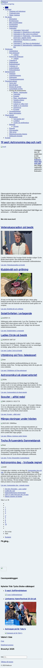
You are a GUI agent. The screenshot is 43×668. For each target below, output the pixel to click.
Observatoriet (9, 115)
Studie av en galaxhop (20, 106)
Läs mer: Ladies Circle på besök (11, 350)
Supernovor (17, 107)
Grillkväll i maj (10, 491)
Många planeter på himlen (13, 496)
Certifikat (16, 121)
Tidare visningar (14, 15)
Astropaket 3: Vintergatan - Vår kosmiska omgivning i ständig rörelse (27, 37)
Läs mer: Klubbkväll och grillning (12, 309)
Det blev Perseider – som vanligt (15, 489)
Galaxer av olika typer (20, 104)
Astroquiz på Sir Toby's (15, 629)
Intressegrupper (10, 72)
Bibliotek (12, 124)
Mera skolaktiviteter (15, 22)
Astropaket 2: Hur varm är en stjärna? (25, 34)
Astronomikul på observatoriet (19, 375)
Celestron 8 (13, 60)
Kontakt (7, 138)
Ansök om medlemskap (21, 123)
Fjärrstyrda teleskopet (16, 56)
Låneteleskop (13, 51)
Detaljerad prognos (7, 645)
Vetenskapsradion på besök (17, 227)
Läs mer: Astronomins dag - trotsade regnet (15, 485)
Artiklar (15, 55)
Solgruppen (13, 77)
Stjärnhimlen (13, 26)
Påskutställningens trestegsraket (15, 493)
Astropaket (12, 28)
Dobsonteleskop (14, 70)
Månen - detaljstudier (20, 92)
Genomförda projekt (16, 89)
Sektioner (12, 73)
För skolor (8, 17)
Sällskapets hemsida (15, 136)
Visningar (8, 9)
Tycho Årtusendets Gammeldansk (20, 440)
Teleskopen (9, 49)
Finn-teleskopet (14, 53)
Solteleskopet (13, 62)
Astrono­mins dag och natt (38, 161)
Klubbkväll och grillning (14, 269)
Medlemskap (13, 117)
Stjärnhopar (17, 102)
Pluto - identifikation (20, 98)
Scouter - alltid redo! (13, 396)
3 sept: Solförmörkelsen (16, 590)
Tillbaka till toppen (7, 662)
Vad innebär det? (18, 119)
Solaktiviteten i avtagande (16, 313)
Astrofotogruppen (15, 75)
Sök (2, 657)
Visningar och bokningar (17, 11)
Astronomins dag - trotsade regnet (21, 462)
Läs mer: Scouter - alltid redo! (10, 414)
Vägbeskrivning (14, 13)
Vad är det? (13, 83)
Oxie (2, 641)
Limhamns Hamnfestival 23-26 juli (20, 599)
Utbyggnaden (13, 130)
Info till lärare (13, 85)
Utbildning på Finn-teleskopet (18, 355)
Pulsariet (12, 128)
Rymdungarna (13, 21)
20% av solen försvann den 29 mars (16, 494)
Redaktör (8, 537)
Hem (6, 7)
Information (13, 19)
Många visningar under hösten (19, 418)
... (5, 515)
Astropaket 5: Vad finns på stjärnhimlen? (26, 43)
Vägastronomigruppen (16, 79)
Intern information (15, 113)
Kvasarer (16, 109)
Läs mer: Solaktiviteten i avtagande (12, 331)
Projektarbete (13, 24)
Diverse (15, 126)
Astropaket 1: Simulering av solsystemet (26, 32)
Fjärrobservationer (11, 81)
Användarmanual (15, 111)
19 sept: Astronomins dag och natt (21, 142)
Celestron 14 (13, 66)
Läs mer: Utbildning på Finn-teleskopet (14, 370)
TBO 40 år (12, 132)
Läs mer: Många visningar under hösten (14, 436)
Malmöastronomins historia (18, 134)
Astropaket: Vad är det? (21, 30)
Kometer (16, 96)
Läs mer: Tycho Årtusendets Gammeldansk (15, 458)
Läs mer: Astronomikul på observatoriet (14, 392)
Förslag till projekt (15, 87)
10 (6, 524)
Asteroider (16, 94)
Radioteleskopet (14, 64)
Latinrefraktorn (14, 68)
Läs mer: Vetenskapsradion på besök (13, 265)
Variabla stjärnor (18, 100)
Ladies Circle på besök (14, 335)
